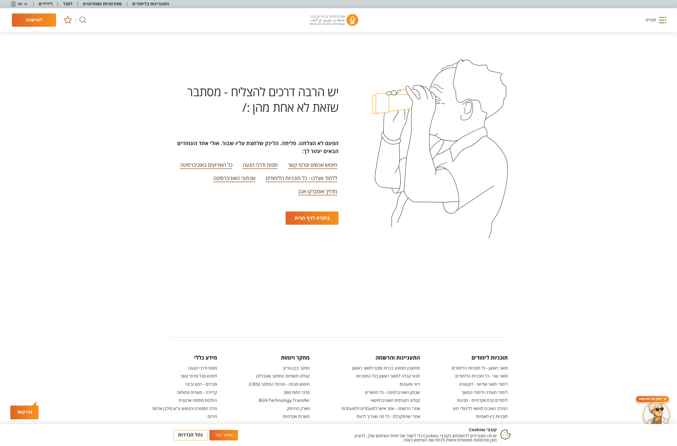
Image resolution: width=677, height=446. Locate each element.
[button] (656, 20)
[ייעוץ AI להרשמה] (656, 415)
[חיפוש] (83, 20)
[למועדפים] (67, 20)
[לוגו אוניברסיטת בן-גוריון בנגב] (334, 20)
